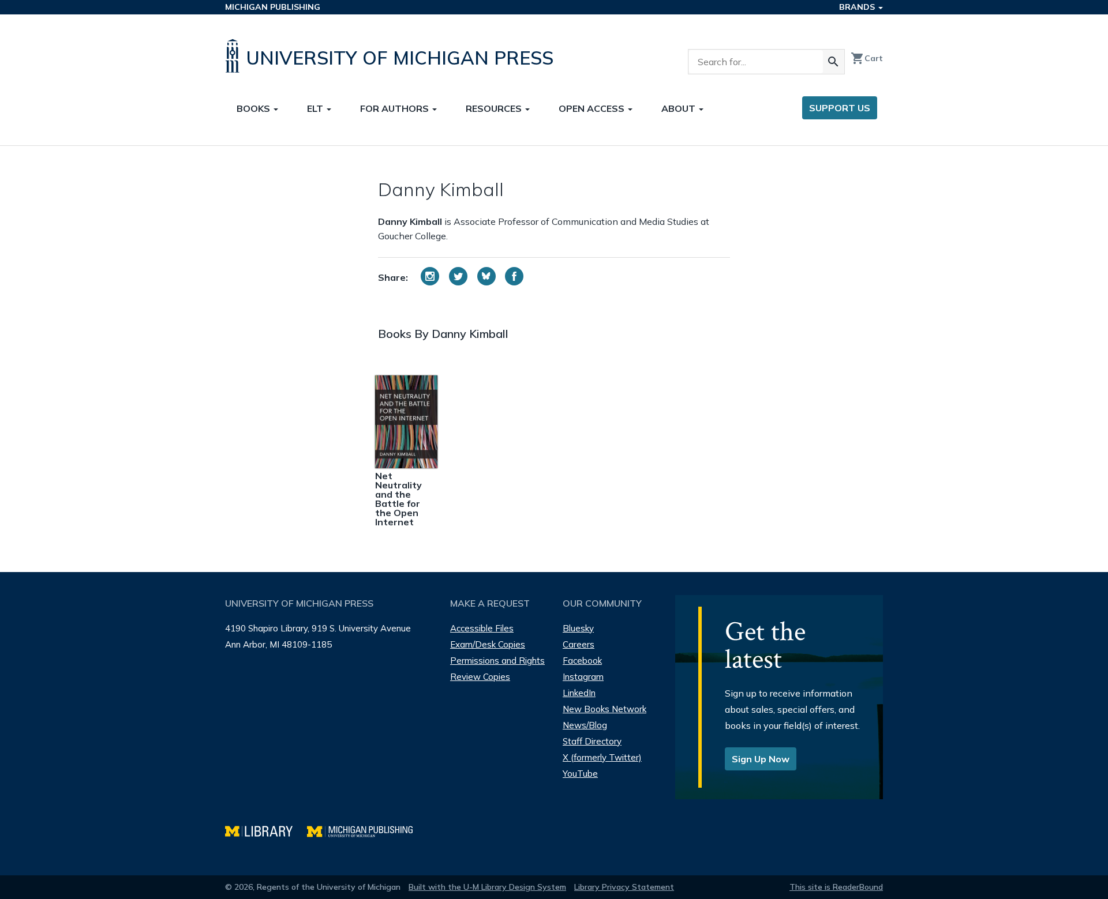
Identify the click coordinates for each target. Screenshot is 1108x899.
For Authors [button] (395, 108)
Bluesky (578, 628)
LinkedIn (579, 692)
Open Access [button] (593, 108)
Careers (578, 644)
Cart (867, 58)
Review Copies (480, 676)
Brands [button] (858, 7)
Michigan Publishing (272, 7)
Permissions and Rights (497, 660)
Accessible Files (482, 628)
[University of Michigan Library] (266, 830)
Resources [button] (495, 108)
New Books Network (604, 709)
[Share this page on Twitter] (458, 276)
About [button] (679, 108)
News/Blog (585, 725)
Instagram (583, 676)
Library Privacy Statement (624, 887)
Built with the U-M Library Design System (487, 887)
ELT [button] (316, 108)
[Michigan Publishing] (365, 830)
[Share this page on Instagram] (430, 276)
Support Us (839, 108)
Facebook (582, 660)
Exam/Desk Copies (487, 644)
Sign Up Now (760, 759)
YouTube (580, 773)
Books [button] (254, 108)
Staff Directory (592, 741)
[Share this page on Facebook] (514, 276)
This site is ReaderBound (836, 887)
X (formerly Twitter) (602, 757)
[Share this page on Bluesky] (486, 276)
